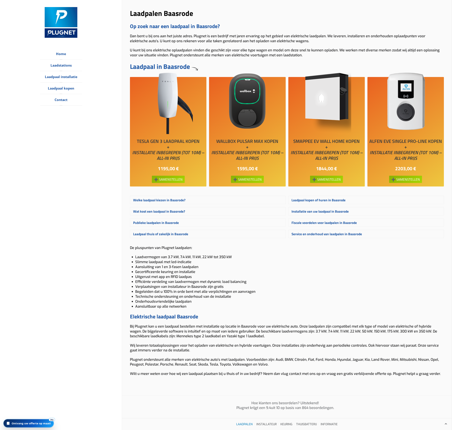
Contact (61, 99)
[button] (29, 423)
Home (61, 54)
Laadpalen (244, 424)
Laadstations (61, 65)
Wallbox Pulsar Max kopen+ (247, 150)
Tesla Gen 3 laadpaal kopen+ (168, 150)
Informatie (329, 424)
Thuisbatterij (306, 424)
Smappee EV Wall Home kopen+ (326, 150)
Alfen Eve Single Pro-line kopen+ (405, 150)
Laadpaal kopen (61, 88)
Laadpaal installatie (61, 77)
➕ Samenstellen (168, 179)
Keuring (286, 424)
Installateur (266, 424)
